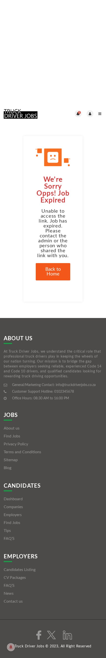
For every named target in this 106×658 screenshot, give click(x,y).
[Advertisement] (53, 53)
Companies (13, 507)
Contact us (13, 601)
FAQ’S (9, 539)
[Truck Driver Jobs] (28, 114)
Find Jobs (12, 436)
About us (11, 428)
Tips (7, 531)
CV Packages (15, 578)
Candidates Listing (19, 570)
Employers (13, 515)
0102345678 (64, 391)
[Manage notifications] (11, 647)
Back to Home (53, 271)
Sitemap (11, 460)
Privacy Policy (16, 444)
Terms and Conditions (22, 452)
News (9, 593)
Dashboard (13, 499)
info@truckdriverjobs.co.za (76, 385)
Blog (7, 468)
